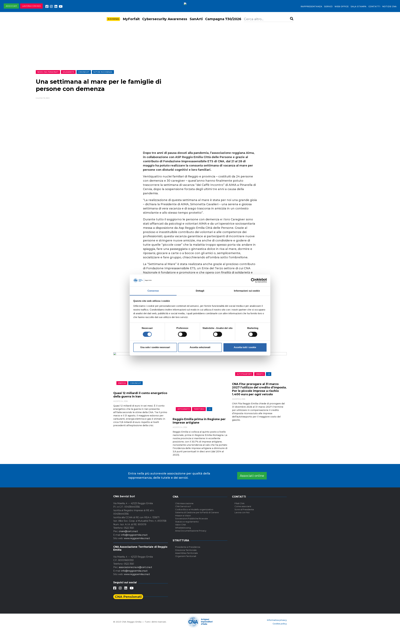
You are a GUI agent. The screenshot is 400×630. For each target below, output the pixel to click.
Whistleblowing (183, 527)
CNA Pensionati (128, 597)
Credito (260, 374)
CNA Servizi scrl (183, 506)
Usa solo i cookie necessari (155, 347)
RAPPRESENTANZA (311, 6)
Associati (11, 6)
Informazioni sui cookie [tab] (247, 290)
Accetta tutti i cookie (245, 347)
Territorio (199, 409)
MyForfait (131, 19)
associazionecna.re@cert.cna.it (135, 567)
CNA (175, 496)
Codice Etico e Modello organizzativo (194, 509)
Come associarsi (243, 506)
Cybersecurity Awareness (164, 19)
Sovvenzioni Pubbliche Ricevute (191, 518)
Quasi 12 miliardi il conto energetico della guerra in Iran (140, 394)
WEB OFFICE (342, 6)
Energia (122, 383)
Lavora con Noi (242, 512)
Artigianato (183, 409)
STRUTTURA (181, 540)
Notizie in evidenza (102, 72)
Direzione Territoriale (186, 550)
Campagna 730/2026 (223, 19)
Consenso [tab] (153, 290)
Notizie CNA (389, 6)
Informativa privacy (277, 620)
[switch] (182, 334)
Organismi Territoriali (185, 556)
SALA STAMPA (358, 6)
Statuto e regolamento (187, 521)
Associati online (252, 476)
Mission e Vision (183, 515)
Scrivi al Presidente (244, 509)
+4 (209, 409)
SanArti (196, 19)
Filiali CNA (239, 503)
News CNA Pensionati (48, 72)
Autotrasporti (244, 374)
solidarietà (68, 72)
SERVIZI (328, 6)
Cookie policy (280, 623)
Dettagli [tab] (200, 290)
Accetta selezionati (200, 347)
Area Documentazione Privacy (190, 530)
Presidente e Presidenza (187, 547)
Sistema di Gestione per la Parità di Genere (197, 512)
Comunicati (83, 72)
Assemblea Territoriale (186, 553)
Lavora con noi (31, 6)
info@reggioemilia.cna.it (134, 534)
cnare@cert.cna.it (128, 531)
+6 (269, 374)
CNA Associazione (184, 503)
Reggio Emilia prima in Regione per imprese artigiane (199, 420)
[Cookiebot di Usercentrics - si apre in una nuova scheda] (253, 280)
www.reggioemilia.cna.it (137, 538)
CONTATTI (374, 6)
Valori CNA (180, 524)
